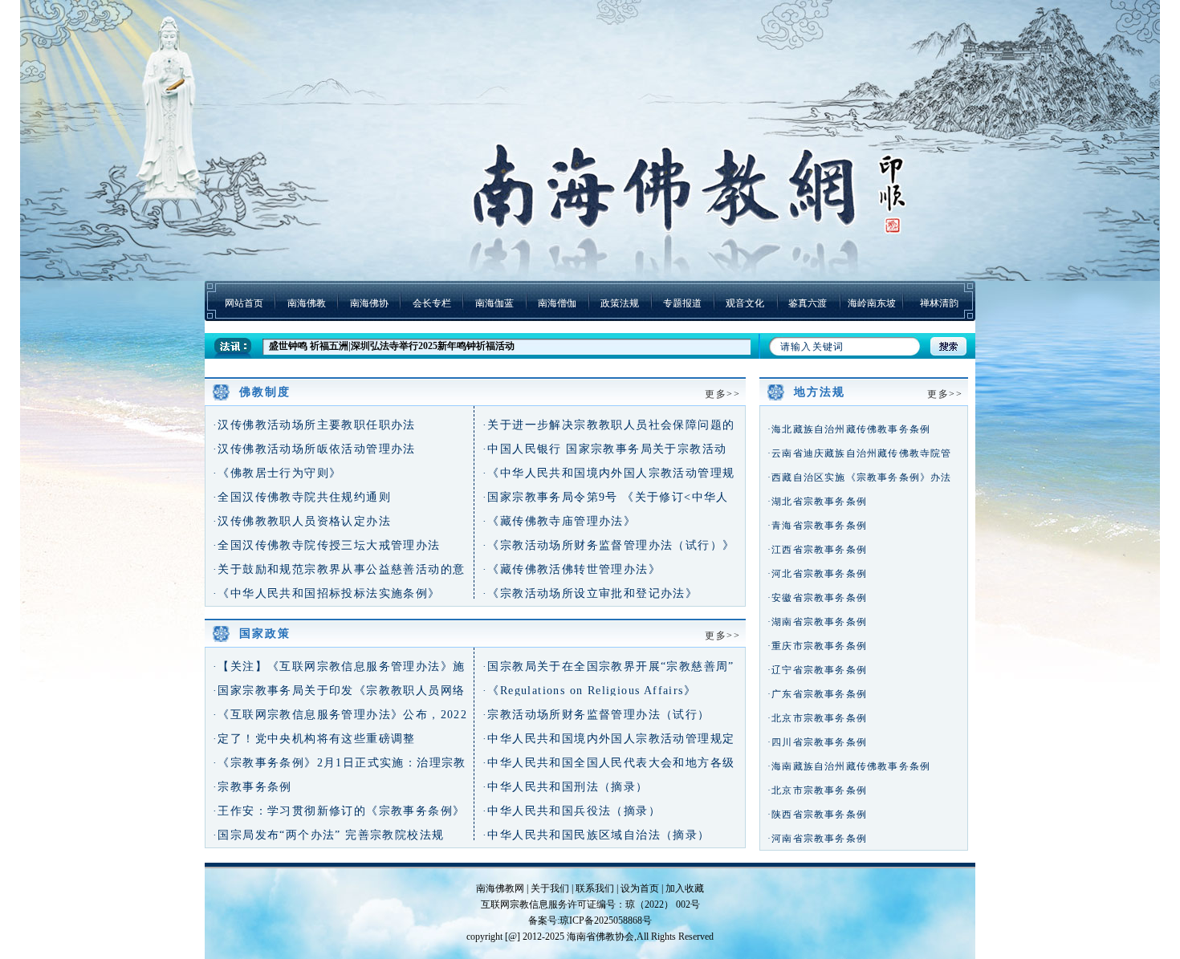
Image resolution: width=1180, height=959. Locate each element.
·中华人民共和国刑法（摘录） (565, 787)
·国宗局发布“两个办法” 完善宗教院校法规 (328, 835)
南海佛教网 (500, 888)
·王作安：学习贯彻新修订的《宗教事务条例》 (339, 811)
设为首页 (640, 888)
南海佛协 (369, 303)
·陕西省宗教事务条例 (817, 814)
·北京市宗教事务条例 (817, 718)
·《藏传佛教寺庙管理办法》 (559, 521)
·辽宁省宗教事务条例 (817, 670)
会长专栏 (432, 303)
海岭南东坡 (872, 303)
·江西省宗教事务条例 (817, 549)
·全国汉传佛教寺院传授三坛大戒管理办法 (327, 545)
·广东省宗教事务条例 (817, 694)
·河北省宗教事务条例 (817, 573)
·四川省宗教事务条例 (817, 742)
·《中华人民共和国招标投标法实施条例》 (327, 593)
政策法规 (619, 303)
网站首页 (244, 303)
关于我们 (550, 888)
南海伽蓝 (494, 303)
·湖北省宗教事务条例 (817, 501)
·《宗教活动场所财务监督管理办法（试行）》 (608, 545)
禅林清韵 (939, 303)
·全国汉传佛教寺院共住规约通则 (302, 497)
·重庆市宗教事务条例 (817, 646)
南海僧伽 (557, 303)
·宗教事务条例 (252, 787)
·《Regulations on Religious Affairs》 (589, 691)
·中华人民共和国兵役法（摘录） (571, 811)
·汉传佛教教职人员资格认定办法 (302, 521)
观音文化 (745, 303)
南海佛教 (306, 303)
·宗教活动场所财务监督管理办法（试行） (596, 715)
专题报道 (682, 303)
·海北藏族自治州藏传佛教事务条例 (848, 429)
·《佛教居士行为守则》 (277, 473)
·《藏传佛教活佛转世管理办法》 (571, 569)
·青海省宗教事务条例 (817, 525)
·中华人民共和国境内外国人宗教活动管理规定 (608, 739)
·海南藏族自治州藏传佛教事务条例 (848, 766)
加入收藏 (684, 888)
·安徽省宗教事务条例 (817, 597)
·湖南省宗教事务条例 (817, 622)
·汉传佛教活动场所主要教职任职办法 (314, 425)
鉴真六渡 (807, 303)
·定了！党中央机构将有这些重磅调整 (314, 739)
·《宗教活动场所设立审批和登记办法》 (590, 593)
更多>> (723, 394)
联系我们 (595, 888)
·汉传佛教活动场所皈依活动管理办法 (314, 449)
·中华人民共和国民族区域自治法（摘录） (596, 835)
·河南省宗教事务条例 (817, 838)
